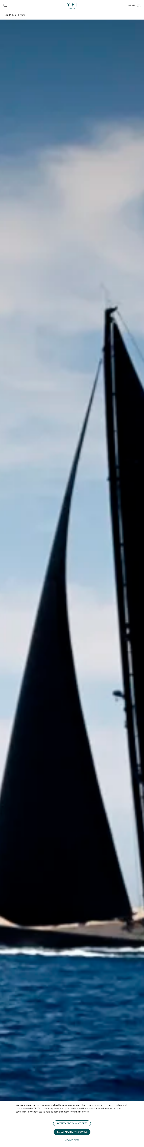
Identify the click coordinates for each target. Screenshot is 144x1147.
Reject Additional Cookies (72, 1132)
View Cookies (72, 1140)
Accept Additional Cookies (72, 1123)
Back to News (14, 15)
